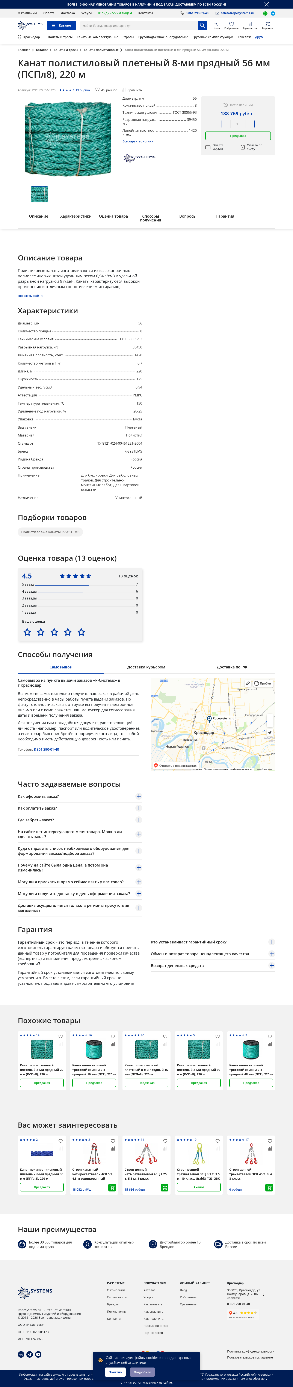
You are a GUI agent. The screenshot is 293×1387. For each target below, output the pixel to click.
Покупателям (116, 1311)
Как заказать (152, 1304)
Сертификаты (117, 1297)
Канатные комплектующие (97, 37)
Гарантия (225, 216)
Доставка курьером (146, 667)
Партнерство (153, 1333)
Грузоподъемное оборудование (163, 37)
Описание (38, 216)
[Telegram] (29, 1354)
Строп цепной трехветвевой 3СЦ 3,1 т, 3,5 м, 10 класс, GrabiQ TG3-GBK (198, 1174)
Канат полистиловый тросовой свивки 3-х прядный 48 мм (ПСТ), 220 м (251, 1069)
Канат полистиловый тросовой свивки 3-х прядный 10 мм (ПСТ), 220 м (94, 1069)
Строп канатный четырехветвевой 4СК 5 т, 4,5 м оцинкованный (92, 1174)
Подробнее (142, 1372)
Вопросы (187, 216)
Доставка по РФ (232, 667)
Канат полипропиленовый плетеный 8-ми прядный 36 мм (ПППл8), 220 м (41, 1174)
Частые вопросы (155, 1326)
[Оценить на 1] (27, 632)
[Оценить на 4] (68, 632)
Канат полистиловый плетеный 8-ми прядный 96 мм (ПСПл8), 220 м (198, 1069)
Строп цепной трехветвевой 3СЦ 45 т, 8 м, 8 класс (251, 1174)
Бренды (113, 1304)
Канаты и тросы (60, 37)
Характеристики (76, 216)
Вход (183, 1290)
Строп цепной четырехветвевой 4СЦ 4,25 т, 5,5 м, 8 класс (146, 1174)
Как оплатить (153, 1311)
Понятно (115, 1372)
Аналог (198, 1187)
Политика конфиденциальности (250, 1351)
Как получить (153, 1319)
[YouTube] (38, 1354)
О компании (27, 13)
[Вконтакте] (21, 1354)
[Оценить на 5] (81, 632)
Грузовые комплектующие (213, 37)
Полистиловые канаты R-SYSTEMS (50, 532)
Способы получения (150, 218)
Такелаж (244, 37)
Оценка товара (113, 216)
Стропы (128, 37)
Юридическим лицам (115, 13)
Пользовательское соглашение (250, 1357)
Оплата (48, 13)
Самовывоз (61, 667)
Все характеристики (138, 141)
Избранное (188, 1297)
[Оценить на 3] (54, 632)
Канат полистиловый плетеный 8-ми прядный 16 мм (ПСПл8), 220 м (146, 1069)
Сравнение (188, 1304)
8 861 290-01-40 (46, 749)
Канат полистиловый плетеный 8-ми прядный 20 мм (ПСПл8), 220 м (41, 1069)
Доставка (68, 13)
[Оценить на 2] (41, 632)
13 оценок (83, 90)
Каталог (149, 1290)
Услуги (86, 13)
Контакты (145, 13)
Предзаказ (238, 136)
